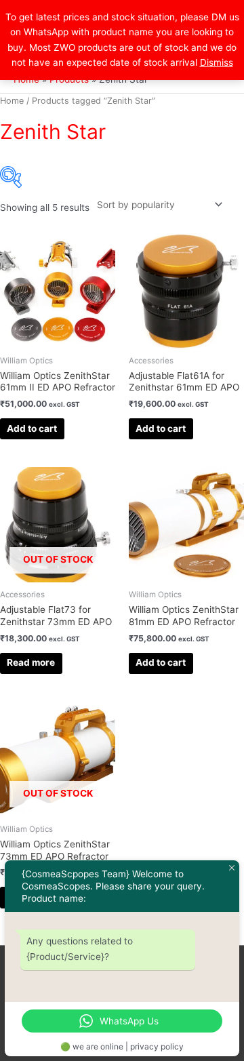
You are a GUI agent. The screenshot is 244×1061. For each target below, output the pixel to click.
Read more (31, 662)
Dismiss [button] (216, 62)
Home (12, 101)
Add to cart (32, 428)
